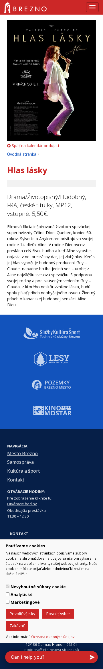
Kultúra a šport (23, 471)
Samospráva (20, 462)
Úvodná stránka (21, 154)
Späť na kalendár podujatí (35, 145)
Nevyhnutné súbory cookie (38, 586)
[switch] (7, 586)
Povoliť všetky (22, 613)
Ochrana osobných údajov (52, 636)
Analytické (22, 594)
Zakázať (16, 625)
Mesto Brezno (22, 453)
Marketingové (25, 602)
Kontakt (15, 480)
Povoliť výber (58, 613)
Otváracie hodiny (22, 503)
